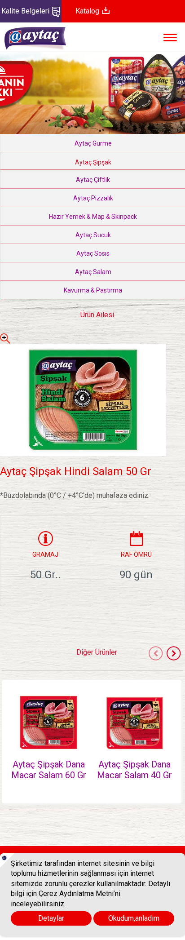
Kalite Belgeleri (26, 11)
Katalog (88, 11)
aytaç (45, 43)
